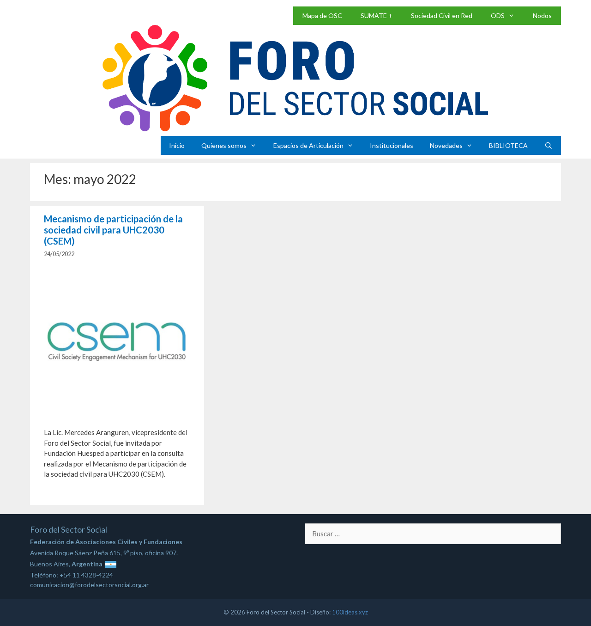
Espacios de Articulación (308, 145)
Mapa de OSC (322, 15)
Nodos (542, 15)
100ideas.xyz (350, 612)
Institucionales (391, 145)
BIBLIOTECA (508, 145)
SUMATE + (376, 15)
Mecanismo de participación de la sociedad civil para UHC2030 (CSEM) (113, 229)
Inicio (177, 145)
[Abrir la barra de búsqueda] (548, 145)
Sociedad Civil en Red (441, 15)
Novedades (446, 145)
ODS (498, 15)
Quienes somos (224, 145)
